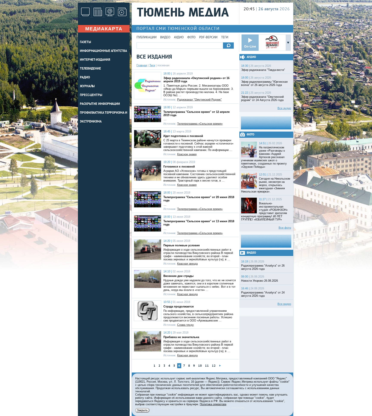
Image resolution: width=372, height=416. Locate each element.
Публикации (146, 38)
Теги (224, 38)
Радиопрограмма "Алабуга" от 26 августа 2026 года (263, 267)
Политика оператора (213, 404)
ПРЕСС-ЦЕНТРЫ (91, 95)
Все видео (284, 304)
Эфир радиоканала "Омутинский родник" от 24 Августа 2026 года (262, 98)
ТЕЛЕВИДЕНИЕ (90, 69)
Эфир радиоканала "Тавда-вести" (263, 69)
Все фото (285, 227)
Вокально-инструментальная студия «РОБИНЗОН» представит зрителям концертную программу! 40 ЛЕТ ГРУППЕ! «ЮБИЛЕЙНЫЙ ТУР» (264, 211)
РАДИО (85, 78)
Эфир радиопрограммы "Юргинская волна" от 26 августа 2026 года (264, 83)
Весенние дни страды (178, 276)
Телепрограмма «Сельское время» (200, 123)
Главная (141, 65)
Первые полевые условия (181, 245)
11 (207, 366)
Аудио (179, 38)
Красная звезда (187, 263)
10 (200, 366)
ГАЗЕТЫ (85, 42)
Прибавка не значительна (181, 337)
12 (214, 366)
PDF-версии (208, 38)
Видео (165, 38)
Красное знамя (187, 154)
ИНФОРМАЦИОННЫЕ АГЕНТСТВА (103, 51)
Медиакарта (103, 28)
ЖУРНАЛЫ (87, 86)
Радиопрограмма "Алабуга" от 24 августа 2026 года (263, 294)
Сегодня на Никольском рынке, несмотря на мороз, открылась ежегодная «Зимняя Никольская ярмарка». (265, 185)
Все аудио (284, 108)
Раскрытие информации (100, 104)
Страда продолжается (178, 306)
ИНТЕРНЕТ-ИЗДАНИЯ (95, 60)
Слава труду (185, 324)
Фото (191, 38)
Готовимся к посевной (179, 166)
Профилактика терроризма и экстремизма (103, 117)
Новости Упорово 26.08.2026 (259, 280)
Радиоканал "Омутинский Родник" (199, 99)
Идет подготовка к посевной (183, 136)
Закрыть (142, 410)
